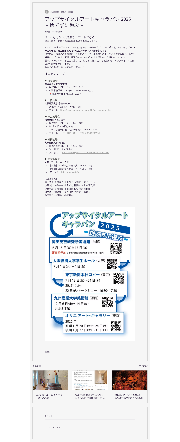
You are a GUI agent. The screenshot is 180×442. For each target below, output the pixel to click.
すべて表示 (143, 366)
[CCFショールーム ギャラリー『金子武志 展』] (50, 380)
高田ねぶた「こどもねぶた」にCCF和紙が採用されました (129, 396)
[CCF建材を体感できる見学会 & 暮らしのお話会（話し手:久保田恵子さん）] (90, 380)
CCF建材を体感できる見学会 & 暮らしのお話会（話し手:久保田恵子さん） (90, 396)
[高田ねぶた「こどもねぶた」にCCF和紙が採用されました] (129, 380)
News (47, 352)
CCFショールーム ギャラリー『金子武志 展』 (50, 396)
